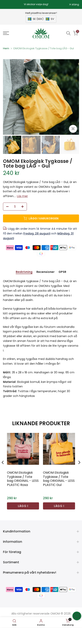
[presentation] (3, 462)
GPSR (62, 272)
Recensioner (45, 272)
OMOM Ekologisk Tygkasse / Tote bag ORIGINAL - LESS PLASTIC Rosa (23, 479)
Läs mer (22, 196)
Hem (6, 48)
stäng (75, 4)
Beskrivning (24, 272)
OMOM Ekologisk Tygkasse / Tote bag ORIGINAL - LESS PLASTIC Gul (59, 479)
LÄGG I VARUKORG (23, 506)
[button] (41, 19)
